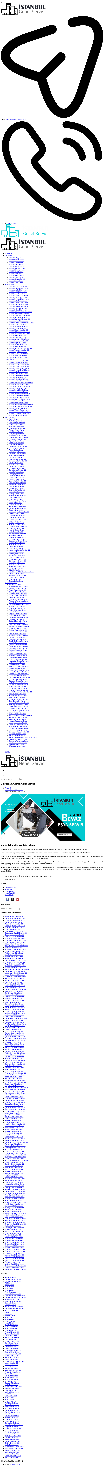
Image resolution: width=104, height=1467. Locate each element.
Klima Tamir (9, 889)
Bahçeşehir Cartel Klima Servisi (15, 975)
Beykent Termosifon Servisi (18, 632)
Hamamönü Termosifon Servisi (19, 661)
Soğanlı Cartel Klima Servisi (14, 991)
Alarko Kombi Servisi (12, 1405)
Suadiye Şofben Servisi (16, 574)
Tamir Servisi (9, 1288)
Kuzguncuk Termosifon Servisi (19, 710)
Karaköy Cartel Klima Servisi (14, 1131)
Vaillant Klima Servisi (12, 1392)
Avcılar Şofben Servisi (16, 450)
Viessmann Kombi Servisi (13, 1454)
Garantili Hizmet (10, 1305)
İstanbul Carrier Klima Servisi (18, 306)
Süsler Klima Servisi (11, 1385)
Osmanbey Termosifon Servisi (18, 725)
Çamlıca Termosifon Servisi (18, 644)
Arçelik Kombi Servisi (12, 1406)
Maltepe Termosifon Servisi (18, 717)
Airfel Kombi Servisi (11, 1403)
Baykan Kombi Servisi (12, 1410)
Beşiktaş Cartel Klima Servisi (14, 997)
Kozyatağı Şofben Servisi (17, 539)
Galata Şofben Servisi (16, 510)
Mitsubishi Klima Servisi (13, 1370)
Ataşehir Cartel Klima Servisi (14, 964)
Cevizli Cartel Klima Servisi (14, 1097)
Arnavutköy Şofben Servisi (17, 439)
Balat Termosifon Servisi (17, 623)
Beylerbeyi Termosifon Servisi (18, 635)
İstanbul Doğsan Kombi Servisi (19, 384)
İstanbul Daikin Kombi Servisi (18, 379)
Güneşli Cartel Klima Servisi (14, 1095)
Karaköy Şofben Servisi (16, 530)
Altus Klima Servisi (11, 1330)
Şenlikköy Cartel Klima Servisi (15, 1222)
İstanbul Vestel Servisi (16, 283)
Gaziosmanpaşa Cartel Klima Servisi (16, 1087)
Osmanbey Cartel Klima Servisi (15, 1191)
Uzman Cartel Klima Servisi (14, 1237)
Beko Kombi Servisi (11, 1414)
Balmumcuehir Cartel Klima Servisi (16, 1142)
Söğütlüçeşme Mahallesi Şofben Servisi (21, 572)
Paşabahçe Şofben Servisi (17, 563)
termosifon (8, 1314)
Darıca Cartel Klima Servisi (14, 1017)
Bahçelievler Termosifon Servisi (19, 612)
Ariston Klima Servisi (12, 1334)
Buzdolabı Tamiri (10, 1303)
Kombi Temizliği (10, 1401)
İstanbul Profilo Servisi (16, 275)
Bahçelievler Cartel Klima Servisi (15, 960)
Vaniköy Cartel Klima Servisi (14, 1258)
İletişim (7, 752)
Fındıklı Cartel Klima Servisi (14, 1137)
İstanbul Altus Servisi (16, 257)
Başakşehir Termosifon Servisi (18, 624)
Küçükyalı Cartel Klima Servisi (15, 1215)
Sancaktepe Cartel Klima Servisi (15, 1202)
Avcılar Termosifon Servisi (17, 615)
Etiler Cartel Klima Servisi (13, 1062)
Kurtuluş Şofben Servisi (16, 523)
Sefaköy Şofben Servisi (16, 494)
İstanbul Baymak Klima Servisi (19, 299)
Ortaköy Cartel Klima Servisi (14, 1188)
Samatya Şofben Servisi (16, 564)
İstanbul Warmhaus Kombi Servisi (20, 413)
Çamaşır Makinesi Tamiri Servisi (15, 1297)
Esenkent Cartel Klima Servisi (14, 1055)
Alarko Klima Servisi (11, 1326)
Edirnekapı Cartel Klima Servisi (15, 1040)
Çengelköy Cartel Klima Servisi (15, 1037)
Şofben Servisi (9, 417)
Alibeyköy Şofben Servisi (17, 434)
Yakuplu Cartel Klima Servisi (14, 1009)
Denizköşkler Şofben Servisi (18, 541)
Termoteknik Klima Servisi (13, 1386)
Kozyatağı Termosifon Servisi (18, 705)
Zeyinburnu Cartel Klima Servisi (15, 1266)
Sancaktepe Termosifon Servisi (19, 732)
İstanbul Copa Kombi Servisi (18, 377)
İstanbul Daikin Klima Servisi (18, 310)
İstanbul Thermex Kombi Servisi (19, 408)
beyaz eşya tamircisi (11, 1310)
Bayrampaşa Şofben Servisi (18, 461)
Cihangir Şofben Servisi (16, 477)
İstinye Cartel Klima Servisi (14, 1113)
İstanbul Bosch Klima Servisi (18, 304)
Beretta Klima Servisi (12, 1341)
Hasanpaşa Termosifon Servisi (18, 685)
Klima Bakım (9, 891)
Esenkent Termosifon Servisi (18, 655)
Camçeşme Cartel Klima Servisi (15, 1093)
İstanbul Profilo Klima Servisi (18, 335)
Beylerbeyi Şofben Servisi (17, 470)
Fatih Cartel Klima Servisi (13, 1066)
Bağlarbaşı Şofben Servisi (17, 452)
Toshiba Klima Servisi (12, 1388)
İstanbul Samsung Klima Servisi (19, 339)
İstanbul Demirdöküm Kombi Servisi (21, 383)
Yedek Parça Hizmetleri (12, 1299)
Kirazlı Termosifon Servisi (17, 714)
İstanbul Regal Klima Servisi (18, 337)
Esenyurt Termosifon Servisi (18, 657)
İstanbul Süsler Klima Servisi (18, 346)
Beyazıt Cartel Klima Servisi (14, 1078)
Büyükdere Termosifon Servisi (19, 726)
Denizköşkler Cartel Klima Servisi (16, 933)
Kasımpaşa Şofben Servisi (17, 534)
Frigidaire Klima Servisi (12, 1357)
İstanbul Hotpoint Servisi (17, 270)
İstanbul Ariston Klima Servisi (18, 295)
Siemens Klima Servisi (12, 1383)
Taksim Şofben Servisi (16, 581)
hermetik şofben (10, 1316)
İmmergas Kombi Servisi (13, 1436)
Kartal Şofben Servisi (16, 532)
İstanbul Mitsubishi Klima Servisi (19, 332)
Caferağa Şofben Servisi (16, 474)
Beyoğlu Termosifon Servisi (18, 637)
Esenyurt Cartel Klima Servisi (14, 1058)
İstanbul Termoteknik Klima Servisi (20, 348)
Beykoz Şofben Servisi (16, 468)
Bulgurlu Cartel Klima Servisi (14, 1086)
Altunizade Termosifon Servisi (18, 601)
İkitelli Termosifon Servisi (17, 597)
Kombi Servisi (9, 359)
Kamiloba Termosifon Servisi (18, 690)
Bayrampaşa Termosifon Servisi (19, 626)
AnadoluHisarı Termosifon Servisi (20, 603)
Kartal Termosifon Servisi (17, 697)
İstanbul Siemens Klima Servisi (19, 344)
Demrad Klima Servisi (12, 1352)
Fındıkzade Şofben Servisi (17, 508)
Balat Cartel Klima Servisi (13, 982)
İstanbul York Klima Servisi (18, 357)
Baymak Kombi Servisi (12, 1412)
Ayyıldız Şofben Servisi (16, 441)
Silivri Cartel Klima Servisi (13, 1209)
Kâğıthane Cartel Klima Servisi (15, 1175)
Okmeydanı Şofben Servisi (17, 504)
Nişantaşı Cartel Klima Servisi (14, 1184)
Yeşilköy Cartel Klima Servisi (14, 1264)
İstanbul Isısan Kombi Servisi (18, 392)
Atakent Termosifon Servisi (18, 608)
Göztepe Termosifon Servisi (18, 679)
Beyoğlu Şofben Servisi (16, 472)
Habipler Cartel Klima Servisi (14, 947)
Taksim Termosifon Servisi (17, 746)
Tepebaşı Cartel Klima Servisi (14, 1242)
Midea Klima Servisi (11, 1368)
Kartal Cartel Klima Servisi (13, 1135)
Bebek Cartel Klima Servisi (13, 993)
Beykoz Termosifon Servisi (17, 634)
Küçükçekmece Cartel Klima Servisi (16, 1160)
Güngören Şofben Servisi (17, 515)
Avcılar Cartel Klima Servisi (14, 967)
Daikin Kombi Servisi (12, 1421)
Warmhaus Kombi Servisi (13, 1456)
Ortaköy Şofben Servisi (16, 557)
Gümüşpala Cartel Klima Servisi (15, 940)
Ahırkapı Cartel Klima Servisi (14, 927)
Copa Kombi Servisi (11, 1419)
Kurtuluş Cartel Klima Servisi (14, 1211)
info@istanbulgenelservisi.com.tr (16, 119)
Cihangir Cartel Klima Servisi (14, 1029)
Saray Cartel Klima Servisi (13, 987)
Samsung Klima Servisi (12, 1377)
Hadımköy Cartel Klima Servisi (15, 1102)
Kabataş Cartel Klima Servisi (14, 1117)
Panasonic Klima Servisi (13, 1372)
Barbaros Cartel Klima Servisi (14, 1067)
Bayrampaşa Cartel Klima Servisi (15, 989)
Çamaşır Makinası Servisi (13, 1279)
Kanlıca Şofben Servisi (16, 528)
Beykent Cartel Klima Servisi (14, 1000)
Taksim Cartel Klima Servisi (14, 1229)
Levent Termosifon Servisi (17, 712)
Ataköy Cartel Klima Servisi (14, 957)
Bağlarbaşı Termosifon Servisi (18, 617)
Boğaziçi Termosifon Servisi (18, 621)
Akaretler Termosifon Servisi (18, 594)
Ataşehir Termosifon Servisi (18, 614)
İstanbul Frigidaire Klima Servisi (19, 319)
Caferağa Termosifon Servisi (18, 639)
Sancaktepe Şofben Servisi (17, 566)
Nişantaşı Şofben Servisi (17, 555)
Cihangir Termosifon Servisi (18, 643)
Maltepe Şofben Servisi (16, 552)
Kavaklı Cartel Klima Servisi (14, 958)
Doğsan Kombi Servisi (12, 1426)
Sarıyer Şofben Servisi (16, 568)
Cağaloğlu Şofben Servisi (17, 475)
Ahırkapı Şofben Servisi (16, 426)
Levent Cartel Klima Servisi (14, 1166)
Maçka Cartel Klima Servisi (14, 1169)
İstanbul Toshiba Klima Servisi (19, 350)
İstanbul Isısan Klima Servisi (18, 324)
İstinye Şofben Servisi (16, 521)
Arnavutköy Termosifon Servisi (19, 604)
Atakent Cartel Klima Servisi (14, 953)
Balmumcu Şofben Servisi (17, 575)
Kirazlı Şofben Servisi (16, 548)
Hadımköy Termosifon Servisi (18, 683)
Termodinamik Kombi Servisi (14, 1446)
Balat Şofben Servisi (15, 457)
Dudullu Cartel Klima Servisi (14, 1122)
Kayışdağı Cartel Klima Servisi (15, 1193)
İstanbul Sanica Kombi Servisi (18, 401)
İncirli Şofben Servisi (15, 503)
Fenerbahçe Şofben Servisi (17, 501)
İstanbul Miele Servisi (16, 273)
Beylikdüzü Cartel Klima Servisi (15, 1082)
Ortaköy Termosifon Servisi (18, 723)
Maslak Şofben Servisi (16, 554)
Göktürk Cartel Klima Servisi (14, 937)
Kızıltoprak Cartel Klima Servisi (15, 1146)
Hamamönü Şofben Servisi (17, 495)
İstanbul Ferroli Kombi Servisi (18, 390)
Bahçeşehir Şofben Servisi (17, 454)
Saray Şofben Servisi (15, 535)
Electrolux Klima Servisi (13, 1354)
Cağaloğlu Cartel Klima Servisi (15, 1026)
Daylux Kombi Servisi (12, 1423)
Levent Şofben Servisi (16, 546)
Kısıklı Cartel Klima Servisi (14, 1204)
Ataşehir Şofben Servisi (16, 448)
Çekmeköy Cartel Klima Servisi (15, 1107)
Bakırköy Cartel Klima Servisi (14, 978)
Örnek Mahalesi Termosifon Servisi (20, 692)
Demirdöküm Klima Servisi (14, 1350)
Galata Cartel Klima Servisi (13, 1084)
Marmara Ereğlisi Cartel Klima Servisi (17, 969)
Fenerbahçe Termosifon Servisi (19, 666)
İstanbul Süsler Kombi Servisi (18, 403)
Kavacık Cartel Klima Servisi (14, 980)
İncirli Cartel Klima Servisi (13, 1077)
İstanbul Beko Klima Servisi (18, 301)
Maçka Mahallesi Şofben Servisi (19, 550)
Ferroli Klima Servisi (11, 1356)
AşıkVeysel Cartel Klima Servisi (15, 1038)
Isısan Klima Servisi (11, 1363)
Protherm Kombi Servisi (12, 1441)
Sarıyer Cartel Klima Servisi (14, 1206)
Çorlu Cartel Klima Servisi (13, 929)
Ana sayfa (8, 788)
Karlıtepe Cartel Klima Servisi (14, 1182)
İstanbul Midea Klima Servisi (18, 330)
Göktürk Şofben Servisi (16, 577)
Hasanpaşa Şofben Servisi (17, 519)
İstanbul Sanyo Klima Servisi (18, 341)
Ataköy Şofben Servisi (16, 444)
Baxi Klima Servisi (11, 1336)
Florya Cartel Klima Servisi (13, 1144)
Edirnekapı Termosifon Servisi (18, 648)
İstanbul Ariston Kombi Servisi (19, 366)
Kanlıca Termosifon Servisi (17, 694)
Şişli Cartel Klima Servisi (13, 1226)
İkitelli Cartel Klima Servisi (13, 1168)
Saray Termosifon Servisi (17, 701)
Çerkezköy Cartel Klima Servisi (15, 926)
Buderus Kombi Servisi (12, 1417)
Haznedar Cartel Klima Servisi (14, 951)
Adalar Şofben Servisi (16, 424)
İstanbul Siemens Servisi (17, 279)
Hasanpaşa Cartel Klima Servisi (15, 1109)
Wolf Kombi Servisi (11, 1457)
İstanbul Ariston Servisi (16, 261)
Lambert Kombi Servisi (12, 1437)
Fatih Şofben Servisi (15, 497)
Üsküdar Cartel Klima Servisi (14, 1255)
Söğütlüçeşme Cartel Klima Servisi (16, 1213)
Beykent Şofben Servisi (16, 466)
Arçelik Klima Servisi (12, 1332)
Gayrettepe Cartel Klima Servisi (15, 1147)
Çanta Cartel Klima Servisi (13, 922)
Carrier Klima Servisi (11, 1345)
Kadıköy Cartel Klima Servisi (14, 1120)
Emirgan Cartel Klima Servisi (14, 1047)
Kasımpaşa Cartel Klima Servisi (15, 1138)
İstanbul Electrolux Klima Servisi (19, 315)
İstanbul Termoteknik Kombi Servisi (20, 406)
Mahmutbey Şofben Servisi (17, 506)
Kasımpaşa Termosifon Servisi (18, 699)
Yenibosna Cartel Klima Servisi (15, 1013)
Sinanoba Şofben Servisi (17, 423)
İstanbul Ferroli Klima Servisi (18, 317)
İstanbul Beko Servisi (16, 263)
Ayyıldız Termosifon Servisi (18, 606)
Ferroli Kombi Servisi (12, 1432)
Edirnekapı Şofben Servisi (17, 483)
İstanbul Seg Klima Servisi (17, 343)
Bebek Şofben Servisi (16, 463)
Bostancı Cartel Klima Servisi (14, 1015)
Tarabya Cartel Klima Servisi (14, 1238)
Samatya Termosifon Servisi (18, 730)
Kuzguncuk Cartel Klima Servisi (15, 1157)
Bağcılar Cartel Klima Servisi (14, 1057)
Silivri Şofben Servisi (16, 570)
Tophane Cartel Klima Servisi (14, 1246)
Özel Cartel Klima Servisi (13, 1262)
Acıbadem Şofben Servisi (17, 421)
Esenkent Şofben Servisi (17, 490)
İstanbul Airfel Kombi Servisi (18, 361)
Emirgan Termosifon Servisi (18, 652)
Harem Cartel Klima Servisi (14, 1106)
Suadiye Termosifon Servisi (18, 739)
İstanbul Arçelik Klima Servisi (18, 293)
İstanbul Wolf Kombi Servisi (18, 415)
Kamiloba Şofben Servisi (17, 524)
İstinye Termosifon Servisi (17, 686)
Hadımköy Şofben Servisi (17, 517)
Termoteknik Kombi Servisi (14, 1448)
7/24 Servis (8, 1283)
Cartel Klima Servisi (11, 887)
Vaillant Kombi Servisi (12, 1452)
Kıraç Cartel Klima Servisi (13, 1200)
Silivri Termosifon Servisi (17, 735)
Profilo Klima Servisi (11, 1374)
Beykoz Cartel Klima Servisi (14, 1004)
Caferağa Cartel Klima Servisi (14, 1022)
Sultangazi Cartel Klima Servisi (15, 1220)
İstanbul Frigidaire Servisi (17, 268)
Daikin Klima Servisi (11, 1348)
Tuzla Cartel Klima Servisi (13, 1002)
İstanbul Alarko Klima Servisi (18, 288)
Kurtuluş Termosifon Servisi (18, 688)
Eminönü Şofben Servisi (17, 484)
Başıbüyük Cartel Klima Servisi (15, 1075)
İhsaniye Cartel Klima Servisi (14, 1164)
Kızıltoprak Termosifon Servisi (19, 703)
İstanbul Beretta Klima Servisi (18, 303)
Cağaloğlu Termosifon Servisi (18, 641)
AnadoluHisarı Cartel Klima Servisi (16, 946)
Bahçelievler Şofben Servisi (18, 446)
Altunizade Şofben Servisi (17, 435)
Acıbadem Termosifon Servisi (18, 586)
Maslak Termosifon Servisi (17, 719)
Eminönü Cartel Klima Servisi (14, 1044)
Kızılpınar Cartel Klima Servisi (15, 962)
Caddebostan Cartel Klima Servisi (16, 1018)
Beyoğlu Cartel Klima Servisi (14, 1011)
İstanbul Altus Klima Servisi (18, 292)
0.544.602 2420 (11, 223)
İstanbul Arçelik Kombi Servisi (19, 364)
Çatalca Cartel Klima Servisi (14, 1104)
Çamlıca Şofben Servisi (16, 479)
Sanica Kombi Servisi (12, 1443)
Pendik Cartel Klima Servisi (14, 984)
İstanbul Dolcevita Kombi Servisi (19, 386)
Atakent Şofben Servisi (16, 443)
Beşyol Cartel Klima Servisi (14, 1071)
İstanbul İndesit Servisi (16, 272)
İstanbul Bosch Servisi (16, 264)
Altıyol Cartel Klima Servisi (14, 1031)
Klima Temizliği (10, 893)
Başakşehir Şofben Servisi (17, 459)
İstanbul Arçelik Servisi (16, 259)
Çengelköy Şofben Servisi (17, 481)
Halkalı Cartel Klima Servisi (14, 1162)
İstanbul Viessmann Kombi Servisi (20, 412)
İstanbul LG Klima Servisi (17, 328)
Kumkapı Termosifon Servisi (18, 708)
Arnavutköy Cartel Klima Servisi (15, 949)
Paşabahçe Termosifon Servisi (18, 728)
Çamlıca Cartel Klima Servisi (14, 1033)
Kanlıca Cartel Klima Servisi (14, 1127)
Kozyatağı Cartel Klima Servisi (15, 1149)
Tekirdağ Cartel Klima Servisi (14, 998)
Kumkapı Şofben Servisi (17, 543)
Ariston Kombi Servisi (12, 1408)
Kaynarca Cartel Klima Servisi (14, 1197)
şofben (7, 1312)
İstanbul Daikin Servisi (16, 266)
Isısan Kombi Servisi (11, 1434)
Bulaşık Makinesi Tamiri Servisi (15, 1296)
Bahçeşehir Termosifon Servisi (19, 619)
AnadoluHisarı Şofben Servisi (18, 437)
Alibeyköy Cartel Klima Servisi (15, 938)
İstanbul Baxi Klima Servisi (18, 297)
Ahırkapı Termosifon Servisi (18, 592)
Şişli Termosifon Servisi (16, 745)
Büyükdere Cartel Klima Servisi (15, 1089)
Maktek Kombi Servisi (12, 1439)
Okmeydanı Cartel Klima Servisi (15, 977)
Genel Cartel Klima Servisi (13, 1253)
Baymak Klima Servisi (12, 1337)
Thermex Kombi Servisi (12, 1450)
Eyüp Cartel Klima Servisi (13, 1133)
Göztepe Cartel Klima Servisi (14, 1091)
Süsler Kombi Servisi (11, 1445)
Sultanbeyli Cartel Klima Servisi (15, 1228)
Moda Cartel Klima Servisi (13, 1180)
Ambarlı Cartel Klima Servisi (14, 1035)
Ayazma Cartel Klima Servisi (14, 1049)
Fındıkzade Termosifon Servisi (19, 674)
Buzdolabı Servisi (10, 1277)
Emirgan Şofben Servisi (16, 486)
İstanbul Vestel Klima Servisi (18, 355)
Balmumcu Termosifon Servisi (18, 741)
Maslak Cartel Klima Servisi (14, 1177)
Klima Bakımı (9, 1290)
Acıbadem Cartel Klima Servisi (15, 920)
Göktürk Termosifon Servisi (18, 743)
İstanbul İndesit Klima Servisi (18, 326)
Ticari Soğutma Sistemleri (13, 1301)
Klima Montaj (9, 895)
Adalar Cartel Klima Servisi (14, 924)
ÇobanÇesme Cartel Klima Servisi (16, 1115)
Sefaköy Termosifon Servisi (18, 659)
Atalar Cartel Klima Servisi (13, 1042)
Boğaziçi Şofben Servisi (16, 455)
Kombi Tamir (9, 1397)
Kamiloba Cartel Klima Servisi (15, 1124)
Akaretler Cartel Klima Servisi (14, 931)
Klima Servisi (9, 284)
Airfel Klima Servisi (11, 1325)
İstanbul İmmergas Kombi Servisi (19, 393)
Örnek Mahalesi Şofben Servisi (19, 526)
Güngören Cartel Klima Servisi (15, 1098)
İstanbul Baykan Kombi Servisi (19, 368)
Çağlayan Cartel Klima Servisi (14, 1100)
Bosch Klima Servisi (11, 1343)
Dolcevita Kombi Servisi (13, 1428)
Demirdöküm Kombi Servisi (14, 1425)
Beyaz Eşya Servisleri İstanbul (14, 1308)
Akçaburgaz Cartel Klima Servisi (15, 1024)
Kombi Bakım (9, 1399)
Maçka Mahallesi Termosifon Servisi (20, 715)
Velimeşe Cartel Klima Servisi (14, 1006)
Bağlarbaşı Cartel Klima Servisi (15, 971)
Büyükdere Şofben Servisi (17, 561)
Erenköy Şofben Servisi (16, 488)
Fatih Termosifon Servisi (17, 663)
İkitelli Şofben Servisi (16, 432)
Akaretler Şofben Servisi (17, 428)
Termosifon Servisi (11, 583)
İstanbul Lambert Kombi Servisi (19, 395)
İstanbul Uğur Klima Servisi (18, 352)
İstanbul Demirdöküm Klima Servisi (20, 312)
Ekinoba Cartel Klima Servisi (14, 1126)
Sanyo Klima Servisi (11, 1379)
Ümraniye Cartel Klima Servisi (15, 1249)
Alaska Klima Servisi (11, 1328)
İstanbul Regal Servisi (16, 277)
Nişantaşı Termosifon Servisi (18, 721)
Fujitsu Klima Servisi (11, 1359)
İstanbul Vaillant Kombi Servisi (19, 410)
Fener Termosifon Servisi (17, 664)
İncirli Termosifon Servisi (17, 668)
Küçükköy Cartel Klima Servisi (15, 1178)
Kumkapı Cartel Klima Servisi (14, 1153)
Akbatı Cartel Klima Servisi (14, 1020)
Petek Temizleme (10, 1292)
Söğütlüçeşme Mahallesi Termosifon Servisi (23, 737)
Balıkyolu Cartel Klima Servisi (15, 1064)
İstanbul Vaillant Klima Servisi (18, 353)
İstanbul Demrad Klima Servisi (19, 313)
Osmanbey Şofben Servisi (17, 559)
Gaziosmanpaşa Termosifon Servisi (20, 677)
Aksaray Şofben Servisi (16, 430)
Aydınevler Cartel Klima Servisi (15, 1053)
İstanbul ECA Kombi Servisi (18, 388)
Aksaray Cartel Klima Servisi (14, 935)
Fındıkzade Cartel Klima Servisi (15, 1080)
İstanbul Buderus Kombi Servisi (19, 375)
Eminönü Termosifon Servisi (18, 650)
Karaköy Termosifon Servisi (18, 695)
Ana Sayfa (8, 253)
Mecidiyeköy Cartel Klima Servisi (16, 973)
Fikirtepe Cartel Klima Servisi (14, 1140)
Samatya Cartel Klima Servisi (14, 1198)
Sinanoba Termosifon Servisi (18, 588)
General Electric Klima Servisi (14, 1361)
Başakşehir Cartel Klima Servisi (15, 986)
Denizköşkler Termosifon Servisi (19, 706)
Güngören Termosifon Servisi (18, 681)
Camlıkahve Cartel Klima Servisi (15, 918)
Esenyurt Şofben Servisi (16, 492)
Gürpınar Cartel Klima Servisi (14, 944)
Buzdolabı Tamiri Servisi (13, 1294)
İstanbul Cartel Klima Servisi (18, 308)
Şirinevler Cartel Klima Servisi (14, 995)
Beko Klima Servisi (11, 1339)
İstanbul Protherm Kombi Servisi (19, 399)
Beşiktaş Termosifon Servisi (18, 630)
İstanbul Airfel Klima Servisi (18, 286)
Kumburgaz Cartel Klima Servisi (15, 966)
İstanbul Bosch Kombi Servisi (18, 373)
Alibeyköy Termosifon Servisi (18, 599)
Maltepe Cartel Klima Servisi (14, 1173)
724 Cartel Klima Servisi (13, 1235)
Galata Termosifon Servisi (17, 675)
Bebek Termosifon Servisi (17, 628)
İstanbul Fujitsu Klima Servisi (18, 321)
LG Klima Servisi (10, 1366)
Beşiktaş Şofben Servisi (16, 464)
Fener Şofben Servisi (15, 499)
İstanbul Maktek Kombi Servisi (19, 397)
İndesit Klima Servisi (11, 1365)
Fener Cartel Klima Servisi (13, 1069)
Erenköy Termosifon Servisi (18, 654)
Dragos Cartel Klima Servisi (14, 1118)
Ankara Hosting (15, 1464)
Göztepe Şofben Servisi (16, 514)
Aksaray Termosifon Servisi (18, 595)
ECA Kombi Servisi (11, 1430)
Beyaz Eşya (8, 255)
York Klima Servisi (11, 1396)
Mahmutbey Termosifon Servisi (19, 672)
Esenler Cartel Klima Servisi (14, 1129)
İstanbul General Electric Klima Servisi (21, 323)
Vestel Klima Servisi (11, 1394)
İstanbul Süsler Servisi (16, 281)
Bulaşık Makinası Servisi (13, 1281)
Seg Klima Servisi (10, 1381)
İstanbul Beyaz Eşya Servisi (14, 1306)
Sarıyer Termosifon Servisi (17, 734)
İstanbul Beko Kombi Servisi (18, 372)
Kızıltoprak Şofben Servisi (17, 537)
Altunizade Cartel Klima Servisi (15, 942)
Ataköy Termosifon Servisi (17, 610)
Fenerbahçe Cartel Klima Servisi (15, 1073)
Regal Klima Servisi (11, 1376)
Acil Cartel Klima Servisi (13, 1233)
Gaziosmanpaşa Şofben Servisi (19, 512)
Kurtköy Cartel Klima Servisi (14, 1208)
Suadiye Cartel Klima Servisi (14, 1217)
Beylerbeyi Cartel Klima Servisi (15, 1007)
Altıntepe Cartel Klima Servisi (14, 1027)
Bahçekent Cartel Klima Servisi (15, 1060)
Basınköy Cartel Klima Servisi (14, 1046)
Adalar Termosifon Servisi (17, 590)
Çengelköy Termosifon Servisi (18, 646)
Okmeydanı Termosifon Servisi (19, 670)
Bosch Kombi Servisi (12, 1416)
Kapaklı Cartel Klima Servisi (14, 955)
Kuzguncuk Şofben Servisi (17, 544)
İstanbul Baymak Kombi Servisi (19, 370)
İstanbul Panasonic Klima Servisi (19, 333)
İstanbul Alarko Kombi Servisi (18, 363)
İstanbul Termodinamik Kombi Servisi (21, 404)
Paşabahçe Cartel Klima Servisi (15, 1195)
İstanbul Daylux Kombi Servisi (19, 381)
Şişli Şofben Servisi (15, 579)
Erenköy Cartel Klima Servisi (14, 1051)
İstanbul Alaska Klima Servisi (18, 290)
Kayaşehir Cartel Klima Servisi (15, 1189)
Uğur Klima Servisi (11, 1390)
